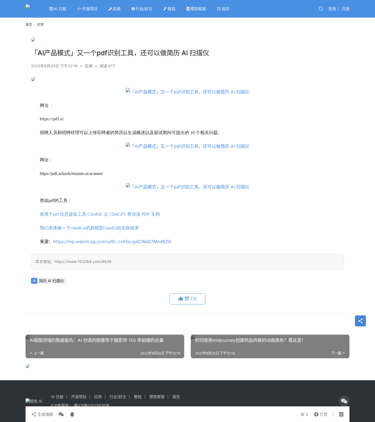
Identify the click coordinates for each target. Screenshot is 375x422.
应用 (117, 8)
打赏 (320, 413)
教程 (171, 8)
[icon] (343, 401)
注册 (345, 8)
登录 (332, 8)
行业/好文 (144, 8)
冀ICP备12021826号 (92, 405)
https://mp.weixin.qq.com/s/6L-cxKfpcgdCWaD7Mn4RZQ (112, 241)
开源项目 (89, 8)
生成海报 (45, 414)
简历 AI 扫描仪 (51, 280)
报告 (226, 8)
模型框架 (198, 8)
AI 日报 (60, 8)
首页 (29, 25)
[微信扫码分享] (61, 414)
